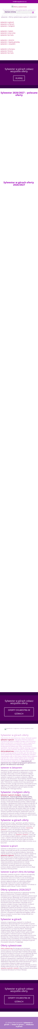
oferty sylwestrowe (7, 948)
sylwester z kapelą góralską (10, 42)
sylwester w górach (7, 22)
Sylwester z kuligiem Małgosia (13, 668)
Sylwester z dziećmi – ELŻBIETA (13, 534)
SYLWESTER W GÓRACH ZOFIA (13, 249)
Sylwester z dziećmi (22, 834)
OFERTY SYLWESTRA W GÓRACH (19, 712)
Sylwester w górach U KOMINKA (13, 376)
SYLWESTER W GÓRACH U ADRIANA (15, 588)
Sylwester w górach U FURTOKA (13, 106)
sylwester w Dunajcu (7, 49)
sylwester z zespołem (7, 44)
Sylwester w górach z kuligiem (11, 795)
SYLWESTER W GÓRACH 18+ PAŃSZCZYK (17, 615)
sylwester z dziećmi (7, 40)
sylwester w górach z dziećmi (10, 968)
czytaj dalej (6, 119)
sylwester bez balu (7, 35)
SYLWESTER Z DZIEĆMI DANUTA (13, 641)
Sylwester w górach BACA (11, 454)
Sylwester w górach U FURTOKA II (14, 481)
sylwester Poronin (6, 51)
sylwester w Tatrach (7, 24)
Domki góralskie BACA (10, 322)
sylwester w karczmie (7, 33)
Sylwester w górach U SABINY (13, 349)
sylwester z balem (7, 31)
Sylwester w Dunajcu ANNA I (12, 402)
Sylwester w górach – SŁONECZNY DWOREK (18, 561)
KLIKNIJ (19, 78)
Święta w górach (18, 1024)
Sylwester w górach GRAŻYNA (13, 223)
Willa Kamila (6, 299)
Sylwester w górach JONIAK (12, 156)
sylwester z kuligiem (7, 26)
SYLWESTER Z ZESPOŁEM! (11, 133)
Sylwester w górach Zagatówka (13, 507)
